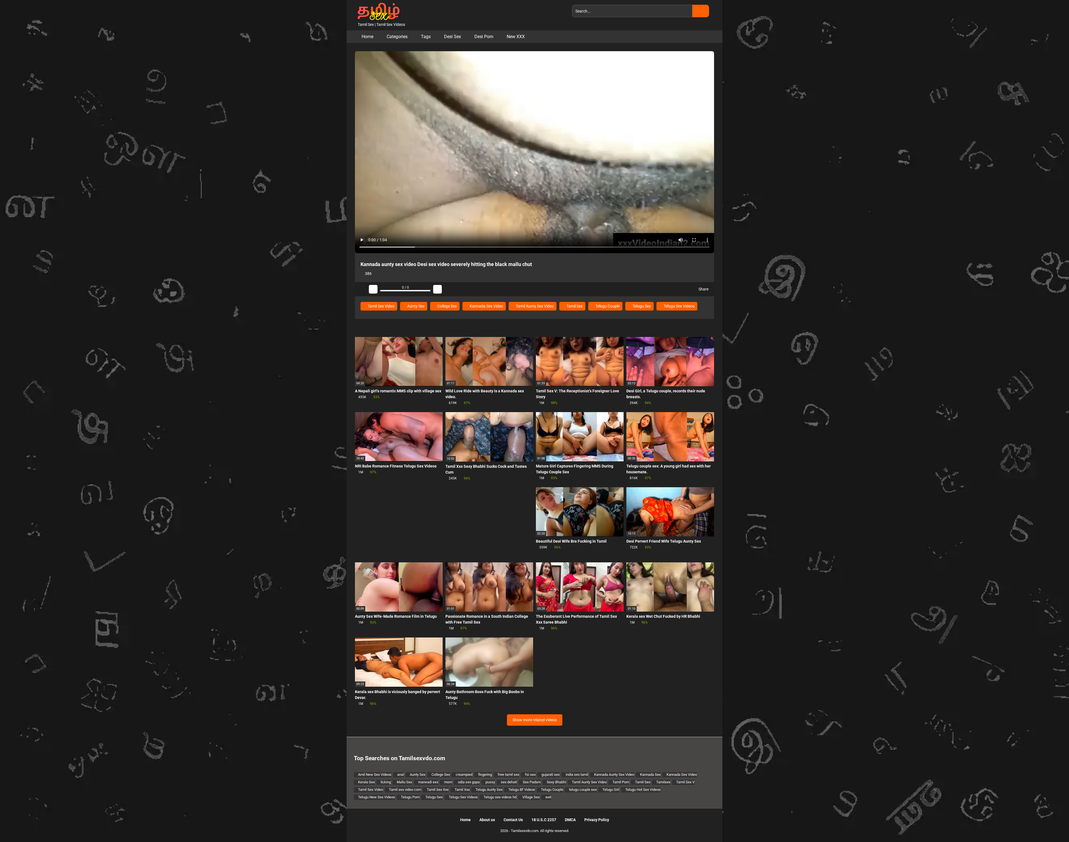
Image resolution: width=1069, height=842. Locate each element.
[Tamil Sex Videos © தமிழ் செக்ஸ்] (377, 11)
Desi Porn (483, 36)
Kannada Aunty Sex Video (614, 774)
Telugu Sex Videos (679, 306)
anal (400, 774)
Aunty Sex (415, 306)
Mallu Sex (404, 782)
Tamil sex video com (405, 789)
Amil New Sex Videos (374, 774)
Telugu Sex (641, 306)
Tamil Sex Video (380, 306)
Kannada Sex (650, 774)
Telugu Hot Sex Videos (643, 789)
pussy (490, 782)
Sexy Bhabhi (556, 782)
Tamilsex (663, 782)
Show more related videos (535, 720)
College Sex (447, 306)
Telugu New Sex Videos (376, 797)
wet (548, 797)
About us (487, 820)
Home (367, 36)
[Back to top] (1051, 825)
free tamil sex (508, 774)
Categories (397, 36)
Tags (426, 36)
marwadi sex (428, 782)
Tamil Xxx (462, 789)
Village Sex (531, 797)
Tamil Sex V (685, 782)
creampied (464, 774)
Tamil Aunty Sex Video (534, 306)
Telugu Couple (607, 306)
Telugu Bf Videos (521, 789)
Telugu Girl (610, 789)
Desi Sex (452, 36)
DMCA (570, 820)
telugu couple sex (583, 789)
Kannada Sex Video (486, 306)
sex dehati (509, 782)
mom (448, 782)
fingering (485, 774)
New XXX (516, 36)
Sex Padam (532, 782)
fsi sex (530, 774)
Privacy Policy (596, 820)
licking (386, 782)
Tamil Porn (620, 782)
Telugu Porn (410, 797)
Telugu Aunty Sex (488, 789)
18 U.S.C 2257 (543, 820)
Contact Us (513, 820)
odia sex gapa (469, 782)
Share (703, 289)
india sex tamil (577, 774)
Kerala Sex (366, 782)
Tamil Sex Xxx (437, 789)
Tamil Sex (574, 306)
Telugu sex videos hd (500, 797)
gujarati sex (550, 774)
